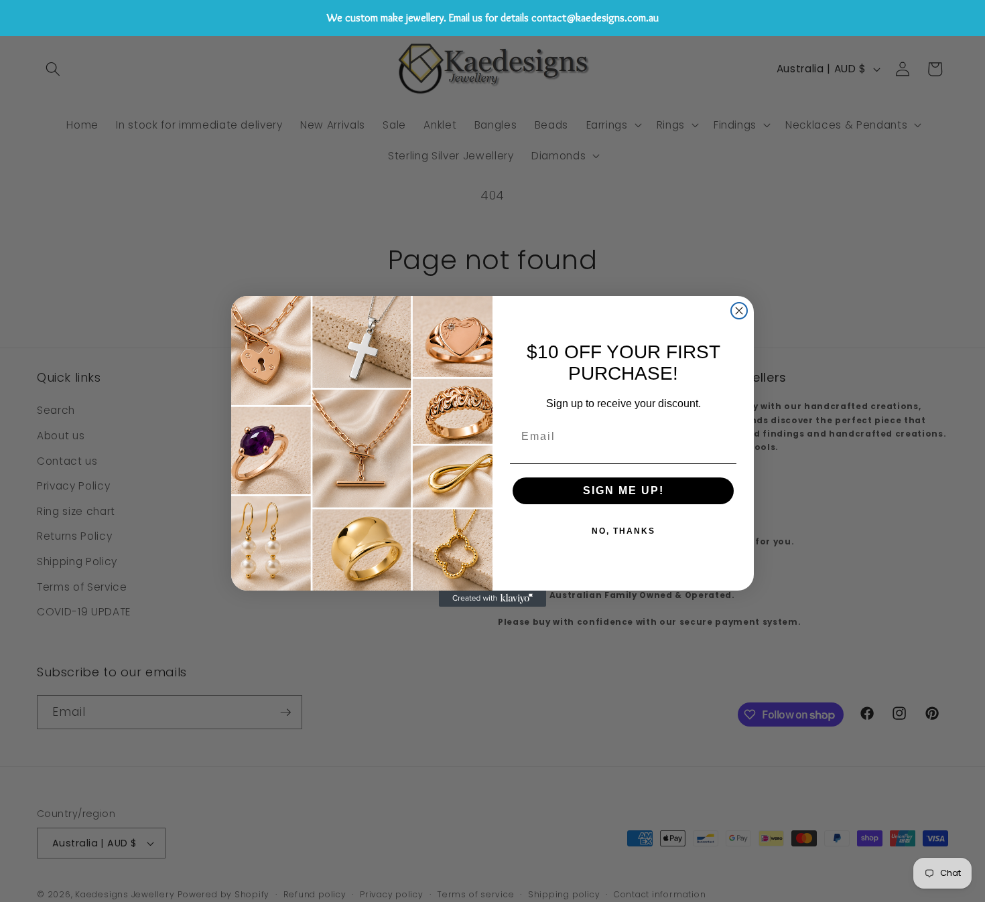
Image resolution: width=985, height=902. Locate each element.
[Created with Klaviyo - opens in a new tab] (492, 599)
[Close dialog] (739, 311)
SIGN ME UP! (623, 490)
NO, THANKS (623, 531)
